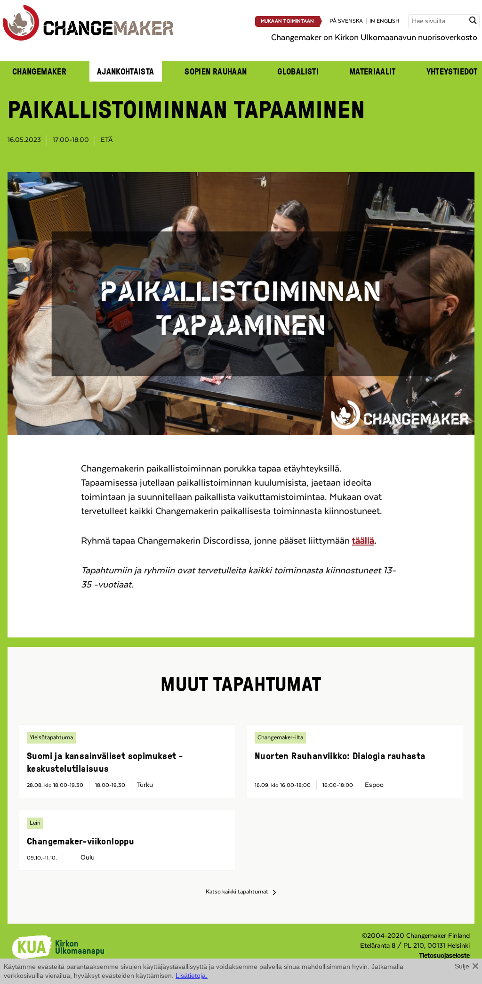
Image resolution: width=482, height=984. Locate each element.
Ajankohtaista (125, 71)
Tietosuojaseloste (444, 955)
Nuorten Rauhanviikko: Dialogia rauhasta (340, 755)
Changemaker (39, 71)
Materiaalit (372, 71)
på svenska (346, 21)
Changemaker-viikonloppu (80, 840)
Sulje (462, 966)
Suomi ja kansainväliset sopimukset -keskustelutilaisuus (105, 762)
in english (384, 21)
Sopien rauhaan (216, 71)
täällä (363, 541)
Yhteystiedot (451, 71)
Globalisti (298, 71)
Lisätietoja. (192, 975)
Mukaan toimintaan (287, 21)
